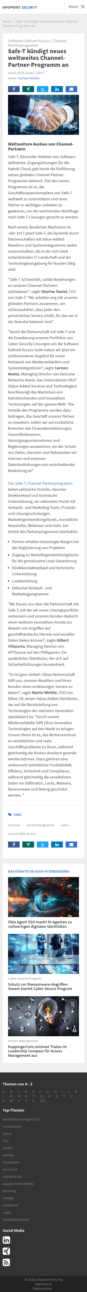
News (7, 21)
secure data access (22, 833)
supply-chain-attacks (18, 1183)
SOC (6, 1140)
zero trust (10, 1169)
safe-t (65, 825)
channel (14, 825)
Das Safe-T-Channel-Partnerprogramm (40, 483)
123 (42, 1100)
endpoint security (16, 1219)
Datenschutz (42, 1288)
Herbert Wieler (29, 78)
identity (8, 1155)
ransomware (12, 1126)
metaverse (10, 1205)
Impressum (43, 1284)
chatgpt (8, 1198)
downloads (11, 1162)
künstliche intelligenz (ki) (21, 1119)
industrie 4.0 (12, 1176)
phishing (9, 1190)
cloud (7, 1133)
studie (7, 1148)
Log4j (7, 1212)
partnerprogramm (40, 825)
